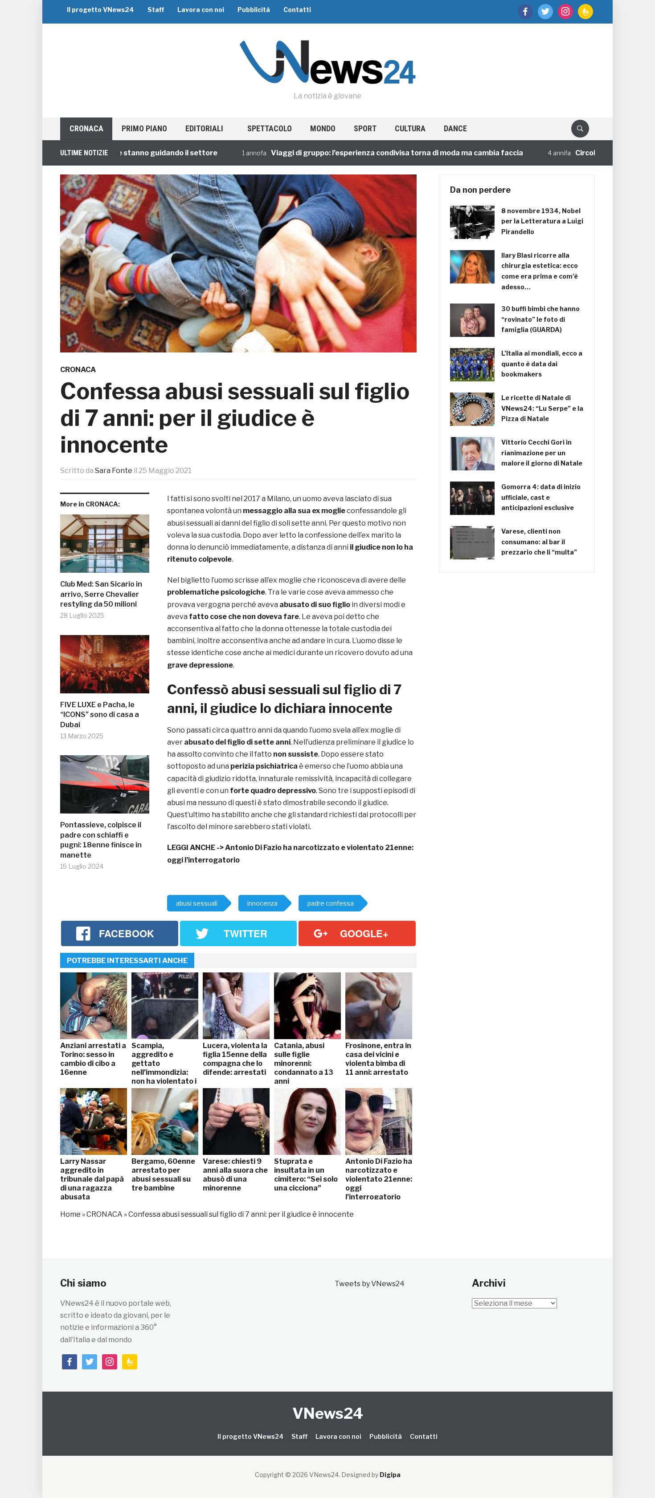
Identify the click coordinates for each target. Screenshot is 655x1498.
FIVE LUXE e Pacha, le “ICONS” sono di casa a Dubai (99, 714)
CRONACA (86, 128)
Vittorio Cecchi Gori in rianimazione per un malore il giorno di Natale (541, 452)
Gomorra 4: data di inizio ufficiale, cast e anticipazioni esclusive (541, 497)
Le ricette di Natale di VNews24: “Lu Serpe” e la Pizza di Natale (542, 408)
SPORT (365, 128)
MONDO (323, 128)
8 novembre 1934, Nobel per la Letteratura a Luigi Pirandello (542, 221)
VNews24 (327, 1413)
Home (70, 1214)
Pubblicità (253, 9)
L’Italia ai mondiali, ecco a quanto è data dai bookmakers (541, 363)
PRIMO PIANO (144, 128)
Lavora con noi (200, 9)
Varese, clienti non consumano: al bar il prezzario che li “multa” (539, 541)
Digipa (390, 1474)
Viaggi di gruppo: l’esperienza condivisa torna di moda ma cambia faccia (355, 153)
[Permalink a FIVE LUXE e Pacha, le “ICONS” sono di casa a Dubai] (104, 667)
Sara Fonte (113, 470)
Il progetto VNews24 (100, 9)
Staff (155, 9)
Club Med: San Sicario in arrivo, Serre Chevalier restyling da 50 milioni (101, 594)
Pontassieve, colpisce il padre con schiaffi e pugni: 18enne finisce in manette (101, 840)
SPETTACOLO (269, 128)
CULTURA (410, 128)
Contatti (297, 9)
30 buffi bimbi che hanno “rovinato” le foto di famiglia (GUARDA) (540, 319)
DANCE (455, 128)
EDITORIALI (204, 128)
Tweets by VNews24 (370, 1283)
